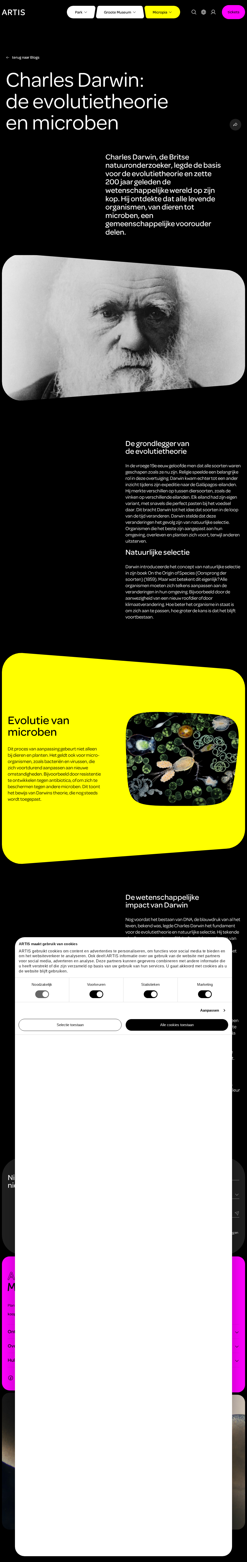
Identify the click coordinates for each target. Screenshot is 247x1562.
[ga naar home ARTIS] (13, 12)
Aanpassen (209, 1010)
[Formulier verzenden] (236, 1212)
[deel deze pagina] (235, 124)
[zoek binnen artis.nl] (194, 12)
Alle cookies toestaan (177, 1025)
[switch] (96, 994)
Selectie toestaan (70, 1025)
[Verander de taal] (203, 12)
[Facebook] (11, 1378)
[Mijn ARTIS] (213, 12)
